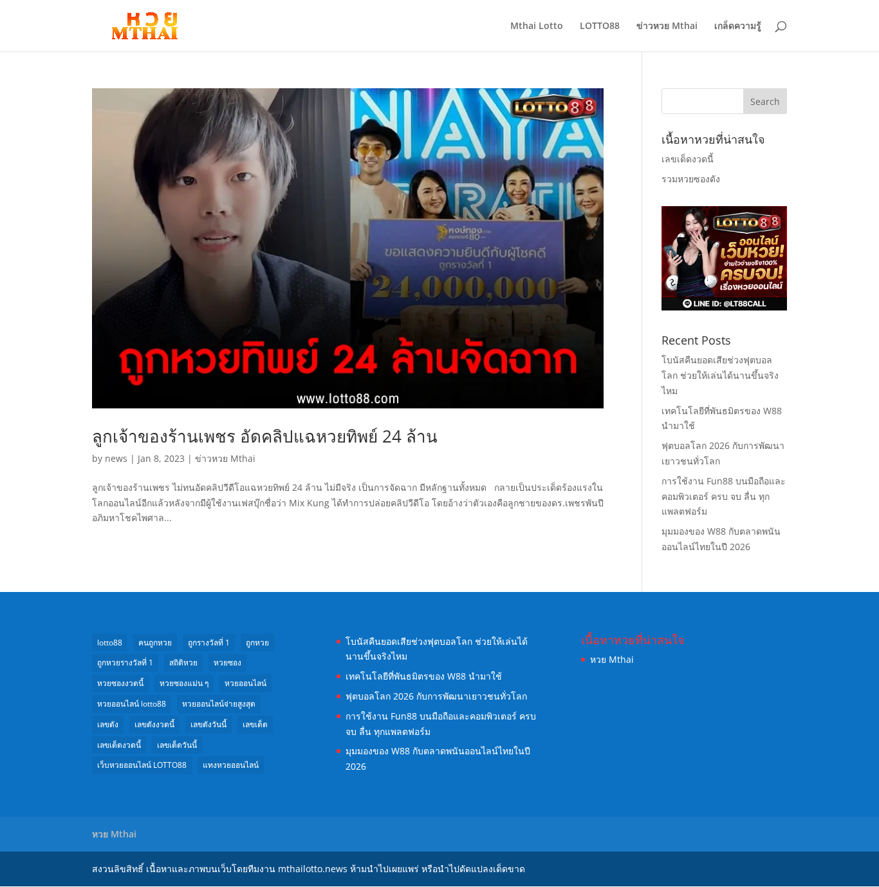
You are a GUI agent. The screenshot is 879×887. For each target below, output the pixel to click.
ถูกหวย (257, 642)
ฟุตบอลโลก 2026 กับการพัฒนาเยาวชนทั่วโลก (436, 696)
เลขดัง (107, 724)
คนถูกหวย (155, 642)
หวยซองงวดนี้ (120, 683)
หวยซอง (227, 662)
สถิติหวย (183, 662)
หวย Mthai (612, 659)
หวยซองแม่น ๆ (184, 683)
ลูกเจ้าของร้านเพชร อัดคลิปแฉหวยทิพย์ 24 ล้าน (265, 436)
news (116, 458)
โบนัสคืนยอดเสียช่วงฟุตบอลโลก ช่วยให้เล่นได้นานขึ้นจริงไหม (720, 375)
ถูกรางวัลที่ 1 (209, 642)
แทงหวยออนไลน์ (231, 764)
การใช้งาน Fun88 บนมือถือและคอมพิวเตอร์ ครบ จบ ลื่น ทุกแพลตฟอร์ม (724, 496)
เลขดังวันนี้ (208, 724)
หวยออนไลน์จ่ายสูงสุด (218, 703)
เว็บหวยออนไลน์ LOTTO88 (142, 764)
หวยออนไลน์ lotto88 (131, 703)
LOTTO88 (600, 26)
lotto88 (109, 642)
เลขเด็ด (255, 724)
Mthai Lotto (536, 26)
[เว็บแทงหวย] (724, 307)
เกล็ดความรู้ (737, 26)
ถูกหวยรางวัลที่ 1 (125, 662)
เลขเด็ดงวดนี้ (688, 159)
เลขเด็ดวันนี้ (177, 744)
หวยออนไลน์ (245, 683)
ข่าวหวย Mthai (667, 26)
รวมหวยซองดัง (691, 179)
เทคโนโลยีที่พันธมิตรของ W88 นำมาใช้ (424, 676)
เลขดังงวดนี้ (154, 724)
